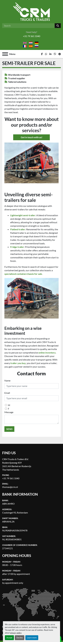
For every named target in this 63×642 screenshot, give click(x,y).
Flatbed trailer (17, 229)
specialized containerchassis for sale (23, 273)
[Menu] (5, 54)
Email (7, 392)
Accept (9, 637)
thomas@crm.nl (10, 487)
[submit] (58, 25)
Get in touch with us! (31, 137)
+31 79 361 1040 (31, 36)
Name (7, 380)
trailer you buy (18, 363)
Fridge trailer (17, 246)
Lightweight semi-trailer (22, 215)
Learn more (32, 637)
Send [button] (9, 429)
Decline (19, 637)
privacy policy (15, 633)
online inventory (47, 352)
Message (8, 412)
